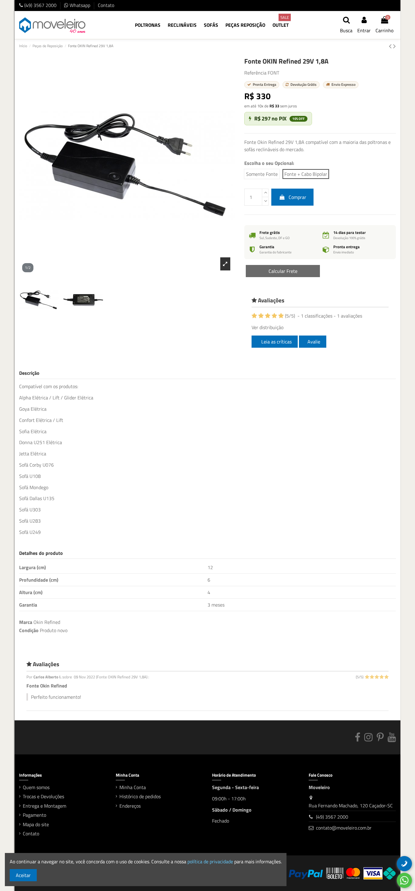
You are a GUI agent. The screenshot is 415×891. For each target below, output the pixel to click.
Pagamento (34, 815)
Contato (106, 5)
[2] (261, 316)
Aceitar (23, 875)
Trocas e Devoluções (43, 796)
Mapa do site (36, 824)
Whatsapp (80, 5)
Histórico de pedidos (140, 796)
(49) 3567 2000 (40, 5)
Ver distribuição (267, 327)
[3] (267, 316)
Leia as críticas (276, 341)
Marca (25, 622)
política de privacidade (210, 861)
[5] (281, 316)
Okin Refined (46, 622)
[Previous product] (391, 45)
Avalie (313, 341)
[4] (274, 316)
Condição (29, 630)
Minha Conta (132, 787)
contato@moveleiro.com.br (344, 827)
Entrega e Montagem (44, 805)
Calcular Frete (283, 271)
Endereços (130, 805)
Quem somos (36, 787)
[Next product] (394, 45)
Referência (255, 72)
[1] (254, 316)
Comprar (297, 197)
